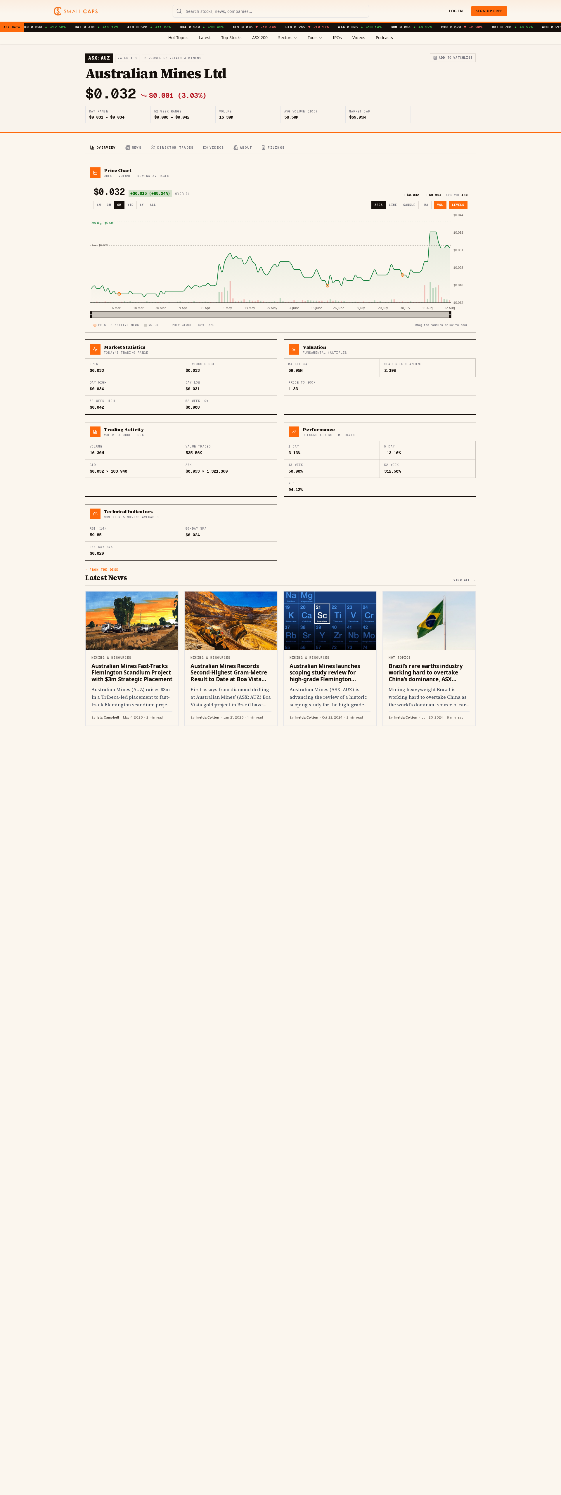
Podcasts (384, 37)
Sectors (285, 37)
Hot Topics (178, 37)
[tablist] (280, 148)
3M (109, 205)
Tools (313, 37)
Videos (358, 37)
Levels (458, 205)
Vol (440, 205)
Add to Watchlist (455, 58)
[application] (280, 265)
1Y (142, 205)
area (379, 205)
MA (426, 205)
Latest (205, 37)
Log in (456, 10)
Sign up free (489, 10)
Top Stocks (231, 37)
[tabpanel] (280, 444)
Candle (409, 205)
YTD (130, 205)
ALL (153, 205)
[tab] (103, 148)
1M (99, 205)
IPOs (337, 37)
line (393, 205)
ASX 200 (260, 37)
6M (119, 205)
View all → (464, 580)
